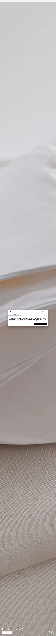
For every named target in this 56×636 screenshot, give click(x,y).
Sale (11, 5)
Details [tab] (28, 314)
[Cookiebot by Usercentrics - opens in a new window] (43, 311)
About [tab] (41, 314)
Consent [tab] (15, 314)
